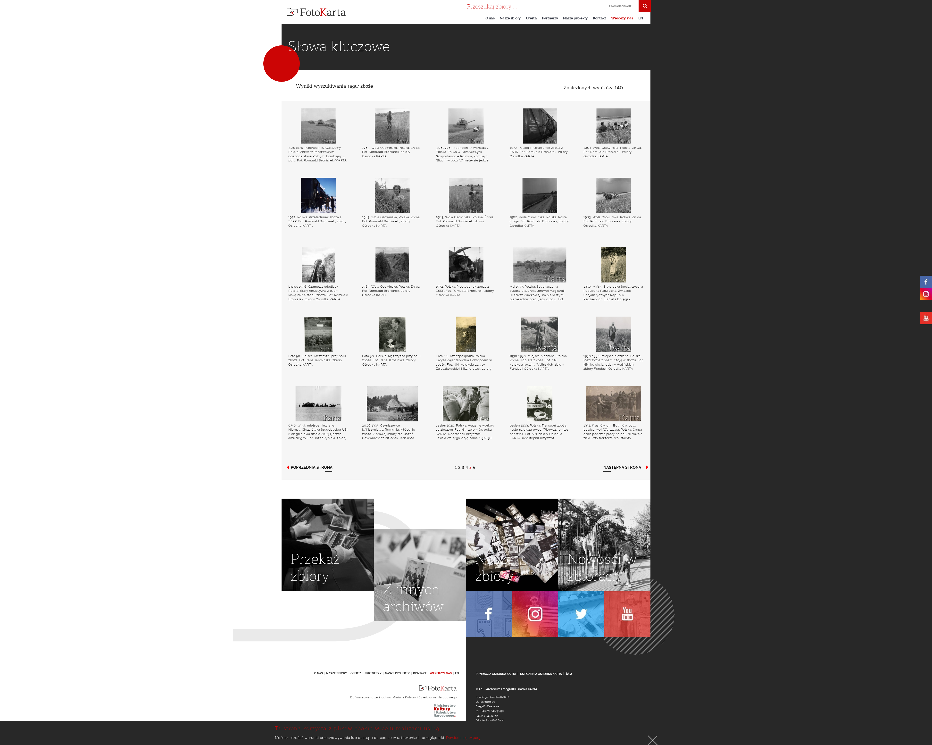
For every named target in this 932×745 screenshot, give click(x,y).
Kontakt (599, 18)
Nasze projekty (575, 18)
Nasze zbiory (510, 18)
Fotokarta (316, 12)
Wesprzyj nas (622, 18)
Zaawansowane (620, 6)
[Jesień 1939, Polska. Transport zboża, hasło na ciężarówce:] (540, 403)
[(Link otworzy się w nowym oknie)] (926, 282)
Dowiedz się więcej (463, 738)
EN (640, 18)
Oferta (531, 18)
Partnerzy (550, 18)
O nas (490, 18)
